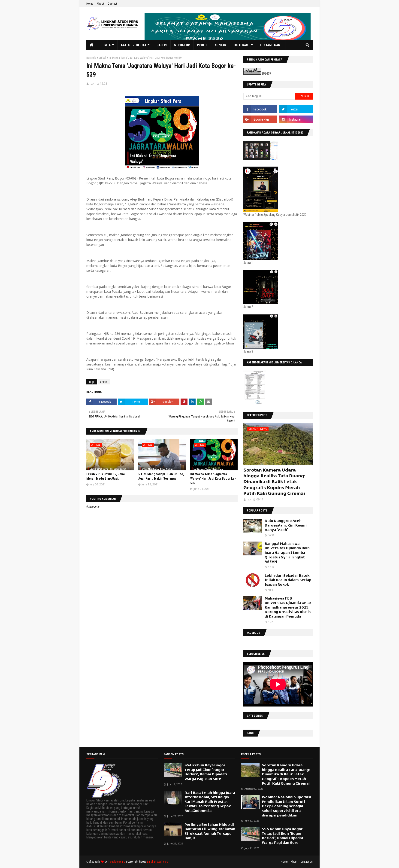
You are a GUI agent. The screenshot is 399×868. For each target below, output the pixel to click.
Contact (112, 3)
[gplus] (260, 119)
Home (89, 3)
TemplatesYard (116, 861)
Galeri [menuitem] (162, 45)
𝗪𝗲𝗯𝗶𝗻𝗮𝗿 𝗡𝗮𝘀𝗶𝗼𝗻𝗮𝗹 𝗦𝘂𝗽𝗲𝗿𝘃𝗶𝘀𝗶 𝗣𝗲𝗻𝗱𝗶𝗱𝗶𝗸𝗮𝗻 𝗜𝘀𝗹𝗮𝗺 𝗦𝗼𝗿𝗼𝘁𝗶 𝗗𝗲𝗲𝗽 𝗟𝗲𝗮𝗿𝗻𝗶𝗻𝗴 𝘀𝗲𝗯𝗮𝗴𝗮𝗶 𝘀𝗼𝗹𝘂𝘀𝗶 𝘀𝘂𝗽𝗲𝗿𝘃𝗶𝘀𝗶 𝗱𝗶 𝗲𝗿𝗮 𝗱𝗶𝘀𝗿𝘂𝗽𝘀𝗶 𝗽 (286, 806)
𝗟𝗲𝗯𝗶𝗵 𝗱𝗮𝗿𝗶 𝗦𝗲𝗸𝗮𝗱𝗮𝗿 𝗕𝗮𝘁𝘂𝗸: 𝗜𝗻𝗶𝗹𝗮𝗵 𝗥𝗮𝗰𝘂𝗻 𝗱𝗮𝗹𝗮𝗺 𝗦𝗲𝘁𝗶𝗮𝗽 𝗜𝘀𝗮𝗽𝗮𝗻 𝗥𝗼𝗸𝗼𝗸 (288, 580)
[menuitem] (91, 45)
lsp (92, 83)
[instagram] (296, 119)
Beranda (91, 57)
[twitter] (296, 109)
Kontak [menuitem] (220, 45)
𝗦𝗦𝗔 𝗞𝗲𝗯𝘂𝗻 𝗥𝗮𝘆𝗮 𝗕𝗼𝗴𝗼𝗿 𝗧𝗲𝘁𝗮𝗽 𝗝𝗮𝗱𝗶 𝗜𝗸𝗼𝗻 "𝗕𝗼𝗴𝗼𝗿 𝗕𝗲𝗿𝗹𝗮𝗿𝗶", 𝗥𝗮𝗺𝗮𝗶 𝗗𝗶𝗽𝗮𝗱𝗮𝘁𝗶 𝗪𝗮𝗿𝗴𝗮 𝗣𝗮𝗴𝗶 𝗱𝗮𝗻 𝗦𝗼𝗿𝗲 (205, 772)
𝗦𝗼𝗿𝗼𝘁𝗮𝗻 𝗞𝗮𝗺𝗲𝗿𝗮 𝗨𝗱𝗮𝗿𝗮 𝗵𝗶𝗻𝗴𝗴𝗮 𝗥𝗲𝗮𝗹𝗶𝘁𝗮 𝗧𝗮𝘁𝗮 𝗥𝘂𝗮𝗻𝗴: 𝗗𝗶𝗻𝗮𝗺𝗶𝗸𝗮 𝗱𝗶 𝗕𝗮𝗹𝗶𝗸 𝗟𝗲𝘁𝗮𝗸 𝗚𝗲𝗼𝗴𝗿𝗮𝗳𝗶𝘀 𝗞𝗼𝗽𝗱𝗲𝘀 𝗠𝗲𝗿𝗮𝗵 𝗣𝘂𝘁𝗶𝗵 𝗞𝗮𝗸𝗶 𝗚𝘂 (274, 482)
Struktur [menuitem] (182, 45)
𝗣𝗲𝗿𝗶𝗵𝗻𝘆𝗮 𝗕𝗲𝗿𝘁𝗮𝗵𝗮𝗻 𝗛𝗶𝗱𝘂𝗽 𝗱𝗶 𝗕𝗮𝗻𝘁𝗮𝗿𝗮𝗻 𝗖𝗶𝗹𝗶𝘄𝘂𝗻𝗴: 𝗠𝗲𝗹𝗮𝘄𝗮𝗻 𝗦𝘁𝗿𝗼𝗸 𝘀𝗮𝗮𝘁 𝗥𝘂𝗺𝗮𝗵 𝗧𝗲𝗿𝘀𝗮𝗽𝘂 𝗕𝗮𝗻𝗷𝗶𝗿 (209, 831)
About (100, 3)
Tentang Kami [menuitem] (271, 45)
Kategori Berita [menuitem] (133, 45)
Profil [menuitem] (202, 45)
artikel (102, 57)
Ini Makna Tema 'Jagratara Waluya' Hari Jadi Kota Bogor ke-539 (213, 478)
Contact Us (307, 861)
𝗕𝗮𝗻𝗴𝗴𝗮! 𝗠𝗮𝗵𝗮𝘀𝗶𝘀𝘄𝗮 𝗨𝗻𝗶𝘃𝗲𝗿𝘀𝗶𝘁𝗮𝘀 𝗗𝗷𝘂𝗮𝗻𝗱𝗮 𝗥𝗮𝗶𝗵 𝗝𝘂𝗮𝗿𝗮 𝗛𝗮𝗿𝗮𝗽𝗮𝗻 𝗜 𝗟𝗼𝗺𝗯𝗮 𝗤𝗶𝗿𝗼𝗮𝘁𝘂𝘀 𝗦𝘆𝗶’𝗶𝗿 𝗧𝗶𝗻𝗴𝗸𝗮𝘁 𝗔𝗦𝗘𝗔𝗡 (287, 552)
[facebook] (260, 109)
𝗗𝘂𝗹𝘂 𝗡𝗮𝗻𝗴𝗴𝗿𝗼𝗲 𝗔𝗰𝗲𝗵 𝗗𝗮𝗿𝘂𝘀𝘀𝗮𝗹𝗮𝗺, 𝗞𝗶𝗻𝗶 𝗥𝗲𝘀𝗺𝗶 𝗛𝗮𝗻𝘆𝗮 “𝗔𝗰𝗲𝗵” (286, 525)
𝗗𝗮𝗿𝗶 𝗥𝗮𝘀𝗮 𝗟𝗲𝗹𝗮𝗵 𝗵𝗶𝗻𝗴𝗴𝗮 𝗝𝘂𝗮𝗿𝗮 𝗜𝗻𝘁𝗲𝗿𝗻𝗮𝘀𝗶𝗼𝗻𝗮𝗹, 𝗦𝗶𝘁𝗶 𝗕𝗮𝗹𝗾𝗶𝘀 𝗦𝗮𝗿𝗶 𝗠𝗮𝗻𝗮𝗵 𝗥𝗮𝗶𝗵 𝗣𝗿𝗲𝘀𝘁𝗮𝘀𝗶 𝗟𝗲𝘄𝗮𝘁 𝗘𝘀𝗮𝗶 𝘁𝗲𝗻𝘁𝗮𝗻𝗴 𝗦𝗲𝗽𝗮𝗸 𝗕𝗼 (209, 802)
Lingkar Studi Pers (157, 861)
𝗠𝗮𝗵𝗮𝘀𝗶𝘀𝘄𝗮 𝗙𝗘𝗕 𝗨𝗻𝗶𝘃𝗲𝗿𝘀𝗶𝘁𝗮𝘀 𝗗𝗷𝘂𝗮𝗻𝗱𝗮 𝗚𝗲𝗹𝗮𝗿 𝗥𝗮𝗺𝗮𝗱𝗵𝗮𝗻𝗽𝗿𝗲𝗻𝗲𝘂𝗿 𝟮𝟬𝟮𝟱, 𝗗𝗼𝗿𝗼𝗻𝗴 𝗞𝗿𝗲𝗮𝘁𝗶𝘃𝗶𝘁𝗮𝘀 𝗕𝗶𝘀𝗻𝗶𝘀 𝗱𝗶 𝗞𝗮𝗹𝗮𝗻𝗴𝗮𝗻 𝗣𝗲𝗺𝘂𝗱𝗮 (288, 607)
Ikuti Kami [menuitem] (241, 45)
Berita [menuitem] (106, 45)
